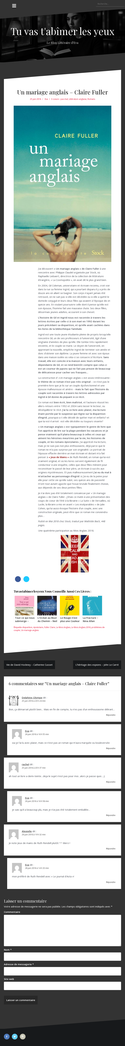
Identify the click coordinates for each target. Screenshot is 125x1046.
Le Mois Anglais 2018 (80, 627)
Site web (9, 979)
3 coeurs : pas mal (59, 99)
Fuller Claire (49, 627)
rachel (25, 764)
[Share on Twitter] (26, 581)
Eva (46, 99)
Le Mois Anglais (63, 627)
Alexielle (27, 831)
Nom (8, 949)
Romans (91, 99)
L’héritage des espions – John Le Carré (97, 664)
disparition (27, 627)
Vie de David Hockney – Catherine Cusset (29, 664)
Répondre (110, 715)
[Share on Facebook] (18, 581)
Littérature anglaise (78, 99)
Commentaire (12, 911)
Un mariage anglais (30, 630)
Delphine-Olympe (32, 697)
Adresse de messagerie (19, 964)
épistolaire (38, 627)
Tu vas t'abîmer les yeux (62, 30)
